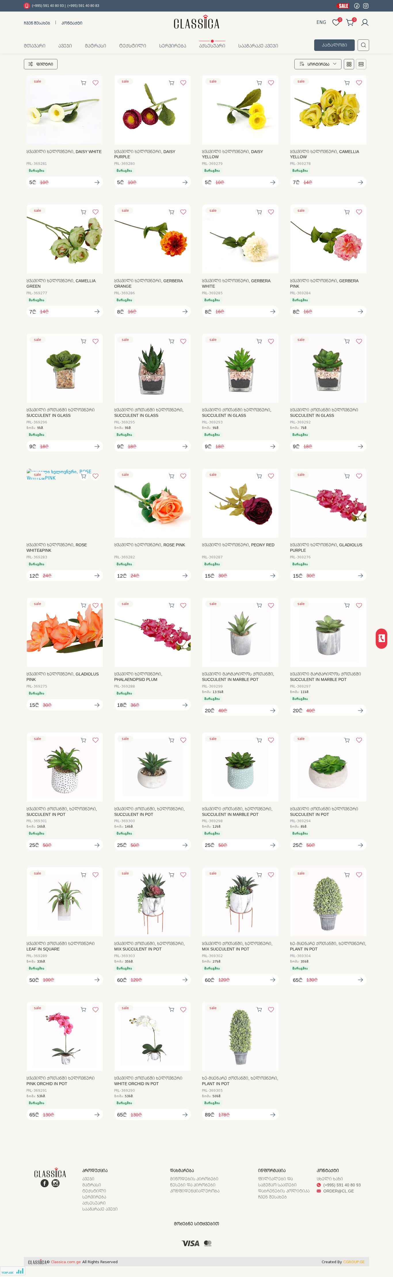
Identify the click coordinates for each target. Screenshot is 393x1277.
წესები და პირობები (192, 1185)
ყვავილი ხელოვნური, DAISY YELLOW (232, 154)
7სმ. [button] (304, 428)
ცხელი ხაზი (330, 1178)
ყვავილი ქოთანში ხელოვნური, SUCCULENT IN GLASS (149, 412)
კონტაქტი (72, 23)
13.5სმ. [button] (218, 692)
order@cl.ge (338, 1191)
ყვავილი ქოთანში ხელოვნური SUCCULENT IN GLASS (60, 412)
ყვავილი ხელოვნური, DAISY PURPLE (144, 154)
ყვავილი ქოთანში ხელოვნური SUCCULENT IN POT (324, 811)
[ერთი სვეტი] (361, 64)
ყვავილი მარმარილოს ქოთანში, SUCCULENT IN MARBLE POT (238, 676)
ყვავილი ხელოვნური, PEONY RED (238, 544)
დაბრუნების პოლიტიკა (284, 1191)
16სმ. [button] (41, 827)
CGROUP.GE (354, 1262)
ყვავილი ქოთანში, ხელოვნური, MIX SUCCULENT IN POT (149, 946)
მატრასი (95, 46)
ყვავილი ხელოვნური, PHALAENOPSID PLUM (138, 676)
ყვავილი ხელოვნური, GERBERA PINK (324, 283)
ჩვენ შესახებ (37, 23)
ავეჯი (65, 46)
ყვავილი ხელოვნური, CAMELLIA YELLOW (324, 154)
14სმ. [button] (129, 827)
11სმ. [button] (305, 692)
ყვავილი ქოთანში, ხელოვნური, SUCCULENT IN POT (61, 811)
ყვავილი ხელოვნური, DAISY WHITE (64, 151)
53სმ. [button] (41, 1096)
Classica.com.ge (66, 1262)
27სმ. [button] (217, 961)
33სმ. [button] (41, 961)
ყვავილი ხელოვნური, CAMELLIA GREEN (61, 283)
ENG (321, 22)
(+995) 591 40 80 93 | (49, 5)
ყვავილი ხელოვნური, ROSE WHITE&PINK (56, 547)
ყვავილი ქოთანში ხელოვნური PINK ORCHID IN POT (60, 1081)
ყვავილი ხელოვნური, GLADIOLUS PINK (62, 676)
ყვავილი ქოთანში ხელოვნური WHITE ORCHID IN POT (148, 1081)
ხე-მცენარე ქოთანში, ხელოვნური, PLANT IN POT (328, 946)
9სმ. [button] (40, 428)
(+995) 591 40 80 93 (341, 1185)
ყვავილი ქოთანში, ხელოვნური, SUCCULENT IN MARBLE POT (237, 811)
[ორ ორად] (349, 64)
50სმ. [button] (217, 1096)
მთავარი (34, 46)
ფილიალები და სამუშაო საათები (277, 1182)
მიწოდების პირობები (194, 1178)
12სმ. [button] (217, 827)
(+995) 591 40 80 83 (83, 5)
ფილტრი (44, 64)
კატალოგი (334, 45)
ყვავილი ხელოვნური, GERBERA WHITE (236, 283)
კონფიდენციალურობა (195, 1191)
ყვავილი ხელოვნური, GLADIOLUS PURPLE (326, 547)
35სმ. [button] (129, 961)
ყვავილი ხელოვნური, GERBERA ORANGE (148, 283)
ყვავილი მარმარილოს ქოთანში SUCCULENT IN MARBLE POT (325, 676)
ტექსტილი (132, 46)
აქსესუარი (212, 46)
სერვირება (172, 46)
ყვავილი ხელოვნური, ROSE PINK (149, 544)
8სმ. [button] (304, 827)
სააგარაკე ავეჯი (258, 46)
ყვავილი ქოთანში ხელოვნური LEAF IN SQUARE (60, 946)
